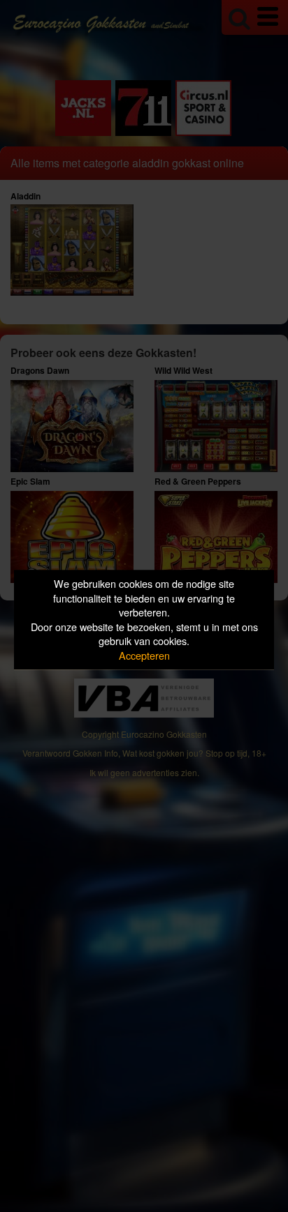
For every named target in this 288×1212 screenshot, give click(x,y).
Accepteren (144, 655)
